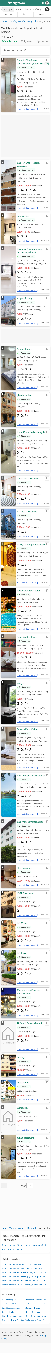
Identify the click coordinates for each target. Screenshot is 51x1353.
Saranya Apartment (27, 511)
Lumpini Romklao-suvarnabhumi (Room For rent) (33, 62)
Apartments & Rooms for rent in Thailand (16, 3)
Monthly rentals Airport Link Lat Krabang (20, 1245)
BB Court (22, 923)
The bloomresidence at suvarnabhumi (28, 992)
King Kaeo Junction (11, 1308)
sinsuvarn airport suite (28, 590)
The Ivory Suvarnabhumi (30, 821)
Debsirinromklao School (36, 1316)
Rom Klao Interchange (12, 1316)
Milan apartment (25, 1137)
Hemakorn (22, 1107)
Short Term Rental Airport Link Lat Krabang (21, 1264)
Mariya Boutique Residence (31, 544)
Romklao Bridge (33, 1308)
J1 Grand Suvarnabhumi (29, 1023)
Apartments (42, 41)
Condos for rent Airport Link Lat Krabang (20, 1249)
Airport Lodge (24, 348)
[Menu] (3, 3)
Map (42, 14)
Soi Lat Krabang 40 (11, 1312)
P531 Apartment (25, 893)
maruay (21, 1057)
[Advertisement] (25, 136)
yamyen (21, 683)
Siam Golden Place (27, 636)
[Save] (47, 60)
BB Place (21, 953)
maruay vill (23, 1082)
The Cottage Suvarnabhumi (31, 775)
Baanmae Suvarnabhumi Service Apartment (29, 250)
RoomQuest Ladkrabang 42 (31, 432)
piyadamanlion (24, 395)
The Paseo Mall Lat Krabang (14, 1304)
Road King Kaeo (33, 1312)
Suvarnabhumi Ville (27, 729)
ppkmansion (23, 215)
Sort (26, 14)
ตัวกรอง (10, 14)
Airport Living (24, 298)
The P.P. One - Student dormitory (28, 164)
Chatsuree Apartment (28, 478)
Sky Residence (24, 867)
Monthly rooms (10, 41)
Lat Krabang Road (10, 1299)
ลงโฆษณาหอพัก (15, 50)
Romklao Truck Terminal (13, 1320)
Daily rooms (27, 41)
